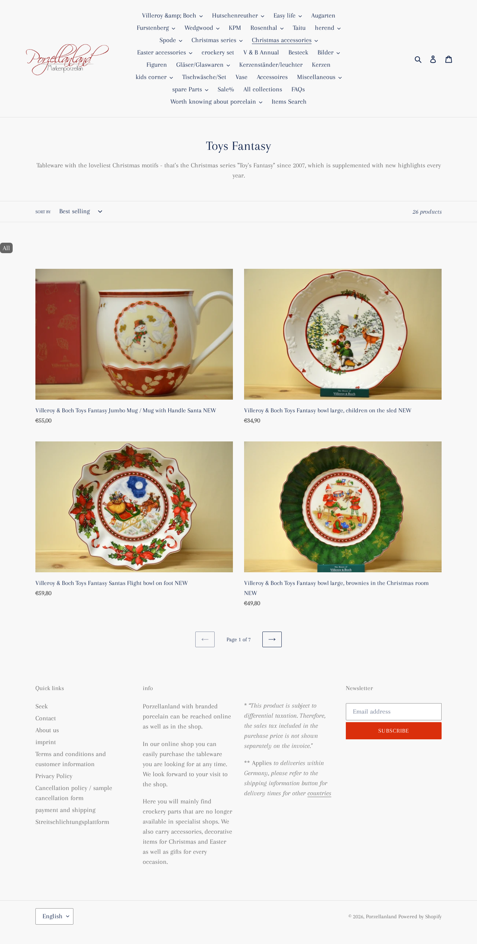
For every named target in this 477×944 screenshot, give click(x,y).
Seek (41, 706)
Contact (45, 718)
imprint (45, 742)
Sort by (43, 212)
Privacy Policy (53, 776)
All (6, 248)
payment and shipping (65, 810)
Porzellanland (382, 916)
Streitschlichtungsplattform (72, 821)
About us (47, 730)
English (52, 916)
